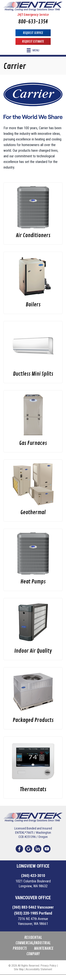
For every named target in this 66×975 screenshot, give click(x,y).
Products (20, 948)
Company (33, 954)
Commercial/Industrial (33, 943)
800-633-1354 (33, 21)
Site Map (19, 969)
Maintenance (44, 948)
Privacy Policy (48, 965)
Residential (33, 937)
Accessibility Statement (39, 969)
